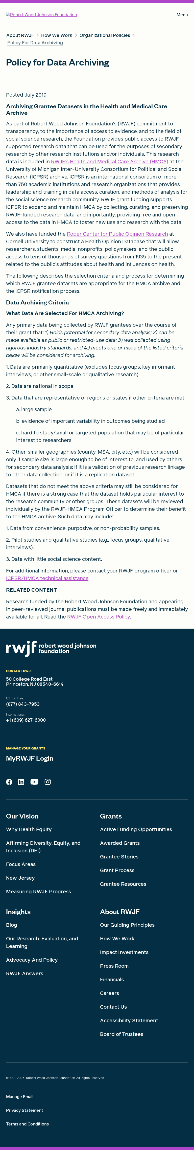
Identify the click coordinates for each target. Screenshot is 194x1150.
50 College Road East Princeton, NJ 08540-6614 (35, 682)
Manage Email (19, 1097)
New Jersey (20, 877)
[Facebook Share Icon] (9, 783)
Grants (111, 816)
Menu (182, 16)
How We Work (117, 938)
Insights (18, 911)
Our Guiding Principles (127, 924)
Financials (112, 979)
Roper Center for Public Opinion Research (117, 233)
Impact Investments (124, 952)
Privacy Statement (24, 1110)
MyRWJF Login (30, 757)
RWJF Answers (24, 973)
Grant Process (117, 870)
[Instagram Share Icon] (47, 783)
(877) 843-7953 (23, 704)
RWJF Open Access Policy (98, 616)
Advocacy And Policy (32, 959)
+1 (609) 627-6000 (26, 720)
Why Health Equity (29, 829)
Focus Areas (21, 864)
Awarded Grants (120, 843)
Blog (11, 924)
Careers (109, 993)
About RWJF (120, 911)
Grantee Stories (119, 856)
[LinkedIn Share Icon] (21, 783)
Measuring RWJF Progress (38, 891)
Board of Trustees (121, 1034)
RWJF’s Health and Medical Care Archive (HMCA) (109, 161)
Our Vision (22, 816)
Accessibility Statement (129, 1020)
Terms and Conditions (27, 1124)
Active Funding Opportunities (136, 829)
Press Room (114, 965)
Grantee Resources (123, 884)
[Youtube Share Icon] (34, 782)
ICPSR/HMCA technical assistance (47, 578)
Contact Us (113, 1006)
